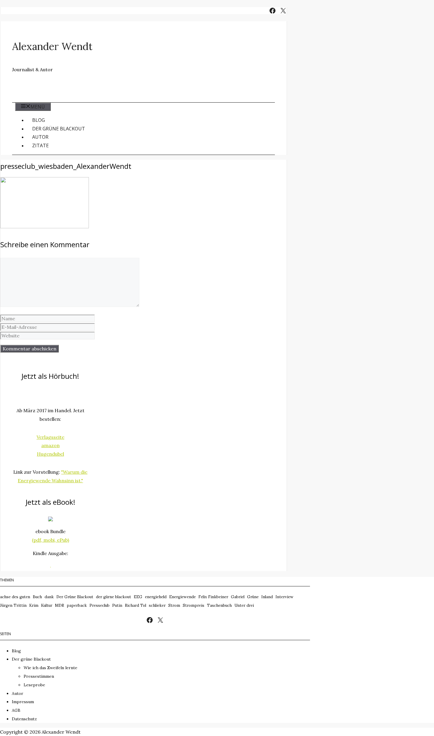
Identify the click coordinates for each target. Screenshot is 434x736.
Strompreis (193, 605)
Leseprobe (34, 685)
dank (49, 596)
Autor (40, 137)
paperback (77, 605)
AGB (16, 710)
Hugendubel (50, 454)
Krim (33, 605)
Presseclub (99, 605)
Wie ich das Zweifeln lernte (50, 667)
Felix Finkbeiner (213, 596)
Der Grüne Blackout (74, 596)
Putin (117, 605)
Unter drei (244, 605)
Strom (174, 605)
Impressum (23, 701)
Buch (37, 596)
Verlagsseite (50, 437)
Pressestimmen (39, 676)
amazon (50, 445)
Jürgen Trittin (13, 605)
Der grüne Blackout (58, 128)
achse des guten (15, 596)
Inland (267, 596)
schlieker (157, 605)
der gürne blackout (113, 596)
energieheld (156, 596)
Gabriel (237, 596)
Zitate (40, 145)
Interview (284, 596)
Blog (38, 120)
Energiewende (182, 596)
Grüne (253, 596)
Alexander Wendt (52, 46)
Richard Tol (135, 605)
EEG (138, 596)
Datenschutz (24, 719)
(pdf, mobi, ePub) (50, 540)
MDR (59, 605)
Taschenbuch (219, 605)
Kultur (46, 605)
